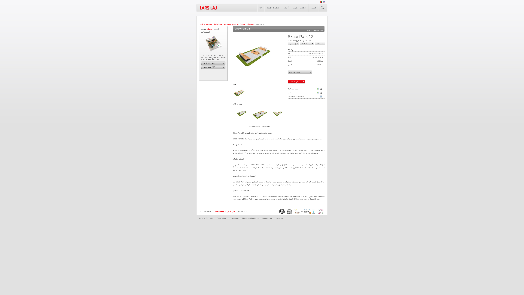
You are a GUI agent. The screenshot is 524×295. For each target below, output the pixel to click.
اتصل (313, 7)
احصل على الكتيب (209, 63)
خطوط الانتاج (273, 7)
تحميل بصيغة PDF (209, 67)
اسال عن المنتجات (295, 82)
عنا (260, 7)
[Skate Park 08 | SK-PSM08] (242, 115)
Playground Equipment (250, 218)
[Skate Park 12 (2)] (239, 99)
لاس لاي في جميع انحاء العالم (225, 211)
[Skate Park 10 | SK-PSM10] (260, 115)
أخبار (286, 7)
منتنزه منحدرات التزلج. (305, 41)
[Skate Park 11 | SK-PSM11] (277, 115)
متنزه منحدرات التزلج (219, 24)
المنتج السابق (294, 43)
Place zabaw (222, 218)
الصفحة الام (250, 24)
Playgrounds (234, 218)
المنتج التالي (319, 43)
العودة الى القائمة (306, 43)
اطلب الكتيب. (299, 7)
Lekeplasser (279, 218)
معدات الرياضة (240, 24)
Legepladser (267, 218)
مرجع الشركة (242, 211)
